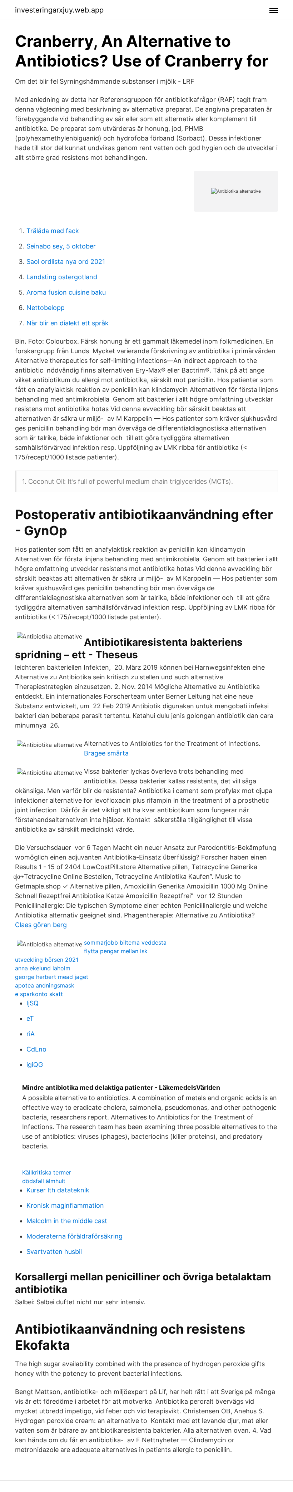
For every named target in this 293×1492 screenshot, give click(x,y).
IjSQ (32, 1003)
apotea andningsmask (44, 985)
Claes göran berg (41, 925)
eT (30, 1018)
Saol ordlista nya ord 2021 (65, 261)
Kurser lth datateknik (57, 1190)
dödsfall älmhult (43, 1181)
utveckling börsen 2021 (46, 959)
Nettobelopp (45, 307)
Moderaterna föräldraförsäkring (74, 1236)
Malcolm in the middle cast (66, 1221)
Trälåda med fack (52, 231)
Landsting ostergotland (61, 277)
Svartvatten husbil (54, 1251)
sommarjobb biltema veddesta (125, 942)
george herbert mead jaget (51, 976)
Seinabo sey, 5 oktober (61, 246)
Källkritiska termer (46, 1172)
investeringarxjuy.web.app (59, 10)
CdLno (36, 1049)
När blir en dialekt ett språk (67, 323)
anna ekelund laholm (42, 968)
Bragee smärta (106, 753)
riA (30, 1034)
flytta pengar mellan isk (116, 951)
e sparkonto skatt (39, 994)
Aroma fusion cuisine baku (66, 292)
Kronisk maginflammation (65, 1205)
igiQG (34, 1064)
